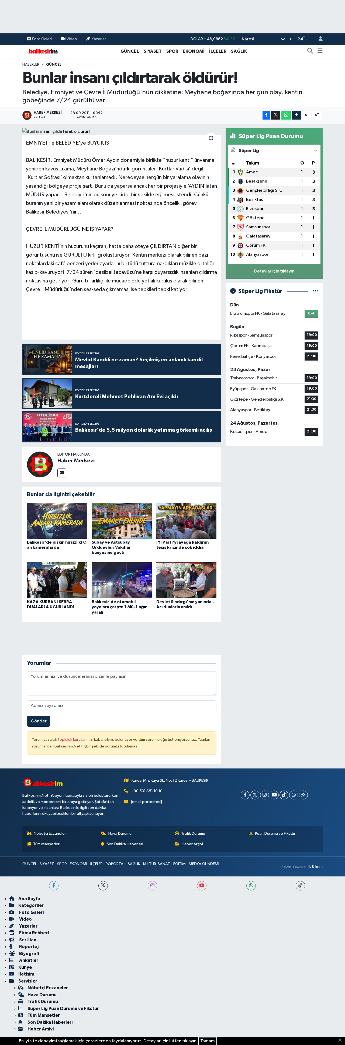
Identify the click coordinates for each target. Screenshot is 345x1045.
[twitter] (103, 885)
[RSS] (303, 795)
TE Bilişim (315, 866)
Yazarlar (99, 39)
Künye (25, 967)
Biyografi (28, 953)
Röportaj (28, 946)
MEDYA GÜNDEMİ (204, 864)
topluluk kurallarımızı (76, 740)
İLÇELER (217, 51)
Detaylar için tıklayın (274, 271)
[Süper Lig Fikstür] (315, 291)
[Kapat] (341, 1040)
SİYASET (153, 51)
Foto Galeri (42, 39)
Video (72, 39)
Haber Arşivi (192, 844)
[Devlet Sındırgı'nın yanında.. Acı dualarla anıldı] (186, 580)
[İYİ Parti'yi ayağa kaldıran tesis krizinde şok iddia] (186, 520)
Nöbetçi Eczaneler (50, 833)
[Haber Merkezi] (40, 464)
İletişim (26, 974)
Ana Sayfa (29, 898)
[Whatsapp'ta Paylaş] (286, 115)
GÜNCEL (129, 51)
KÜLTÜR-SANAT (156, 864)
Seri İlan (27, 940)
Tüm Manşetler (46, 844)
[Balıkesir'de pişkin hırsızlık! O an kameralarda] (57, 520)
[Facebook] (245, 795)
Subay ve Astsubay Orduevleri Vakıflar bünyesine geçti (111, 547)
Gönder (39, 721)
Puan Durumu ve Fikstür (275, 833)
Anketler (28, 960)
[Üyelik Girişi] (318, 39)
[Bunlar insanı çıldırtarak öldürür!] (121, 131)
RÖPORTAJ (115, 864)
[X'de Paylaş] (275, 115)
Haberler (30, 65)
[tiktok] (300, 885)
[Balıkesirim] (42, 51)
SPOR (172, 51)
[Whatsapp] (293, 795)
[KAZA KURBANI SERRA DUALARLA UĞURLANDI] (57, 580)
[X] (254, 795)
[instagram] (152, 885)
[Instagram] (264, 795)
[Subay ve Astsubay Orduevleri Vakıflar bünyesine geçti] (122, 520)
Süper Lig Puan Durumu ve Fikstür (63, 1008)
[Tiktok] (284, 795)
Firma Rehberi (33, 933)
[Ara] (310, 51)
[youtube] (201, 885)
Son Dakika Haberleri (125, 844)
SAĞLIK (239, 51)
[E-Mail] (61, 473)
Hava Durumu (120, 833)
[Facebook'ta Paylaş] (266, 115)
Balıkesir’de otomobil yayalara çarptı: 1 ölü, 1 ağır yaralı (119, 607)
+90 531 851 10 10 (147, 791)
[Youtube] (274, 795)
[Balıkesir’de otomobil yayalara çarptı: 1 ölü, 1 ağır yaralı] (122, 580)
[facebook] (53, 885)
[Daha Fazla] (296, 115)
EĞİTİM (179, 864)
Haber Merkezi (76, 460)
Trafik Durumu (193, 833)
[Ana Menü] (320, 51)
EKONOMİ (194, 51)
